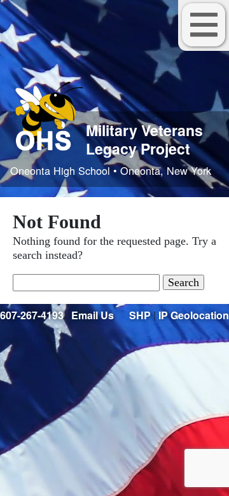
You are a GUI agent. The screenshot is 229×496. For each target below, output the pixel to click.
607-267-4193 (32, 315)
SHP (140, 315)
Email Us (92, 315)
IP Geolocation (193, 315)
